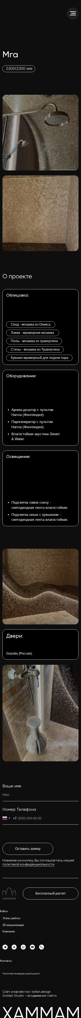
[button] (51, 893)
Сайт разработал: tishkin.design (26, 991)
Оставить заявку (27, 848)
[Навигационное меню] (73, 13)
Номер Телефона (19, 810)
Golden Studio (13, 995)
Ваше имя (11, 786)
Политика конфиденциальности (21, 973)
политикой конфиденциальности (28, 864)
